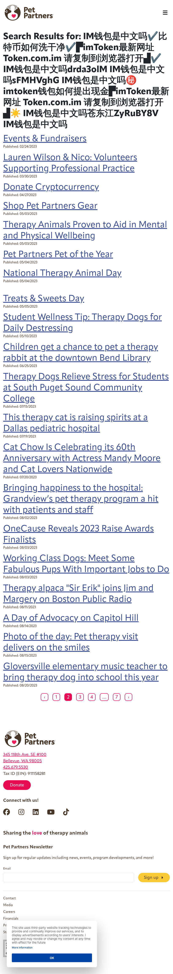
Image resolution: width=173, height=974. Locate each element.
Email (7, 868)
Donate (17, 785)
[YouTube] (51, 812)
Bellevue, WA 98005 (22, 761)
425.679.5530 (15, 767)
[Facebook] (6, 812)
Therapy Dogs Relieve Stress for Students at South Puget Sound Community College (86, 388)
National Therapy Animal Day (62, 273)
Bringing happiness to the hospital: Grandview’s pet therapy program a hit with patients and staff (80, 499)
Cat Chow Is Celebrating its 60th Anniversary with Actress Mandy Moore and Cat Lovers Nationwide (82, 458)
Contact (9, 898)
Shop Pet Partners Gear (50, 206)
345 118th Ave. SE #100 (24, 755)
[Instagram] (21, 812)
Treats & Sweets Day (43, 299)
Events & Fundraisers (44, 139)
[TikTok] (66, 812)
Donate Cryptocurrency (51, 187)
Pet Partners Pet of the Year (58, 254)
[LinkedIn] (36, 812)
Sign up (151, 878)
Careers (9, 912)
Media (8, 905)
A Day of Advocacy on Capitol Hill (71, 618)
